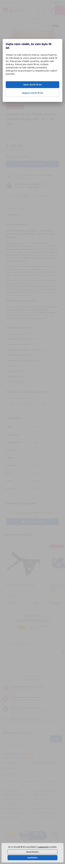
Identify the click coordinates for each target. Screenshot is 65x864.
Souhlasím (32, 857)
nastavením (43, 847)
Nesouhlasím (32, 852)
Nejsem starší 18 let (32, 93)
